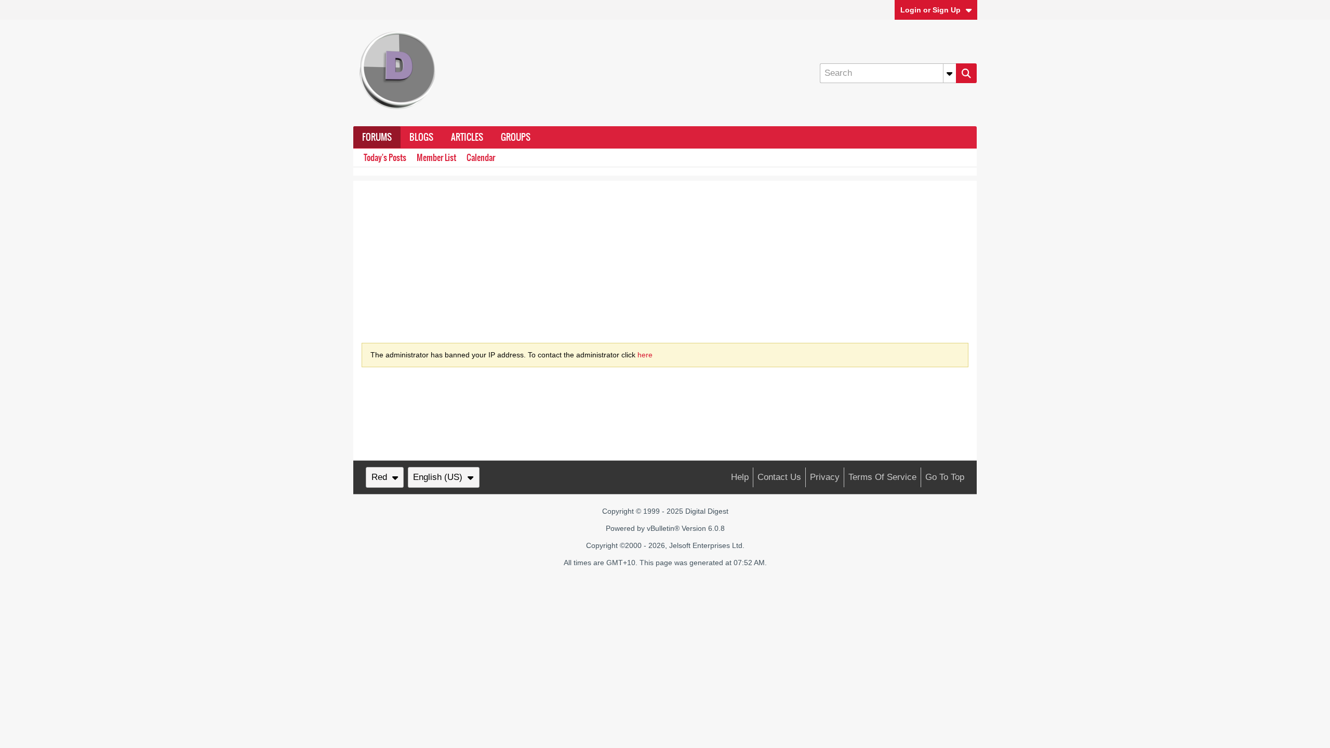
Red (379, 477)
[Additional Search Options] (949, 73)
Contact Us (779, 477)
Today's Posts (385, 158)
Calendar (481, 158)
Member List (436, 158)
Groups (515, 137)
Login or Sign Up (930, 10)
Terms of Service (882, 477)
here (645, 355)
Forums (377, 137)
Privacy (825, 477)
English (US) (437, 477)
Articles (467, 137)
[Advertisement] (665, 253)
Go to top (944, 477)
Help (740, 477)
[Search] (966, 73)
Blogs (421, 137)
